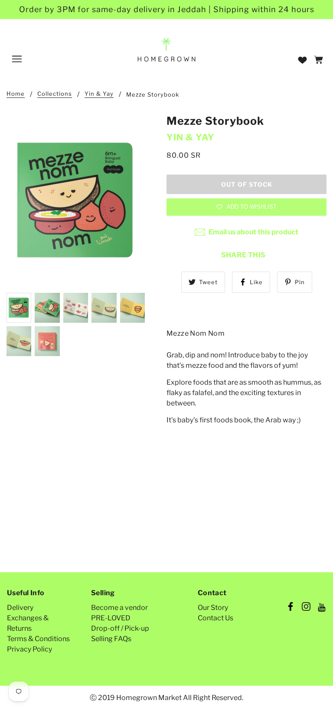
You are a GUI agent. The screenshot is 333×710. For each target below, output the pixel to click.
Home (16, 94)
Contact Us (215, 618)
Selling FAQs (111, 639)
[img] (290, 607)
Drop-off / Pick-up (120, 628)
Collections (54, 94)
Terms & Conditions (38, 639)
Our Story (213, 607)
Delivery (20, 607)
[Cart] (319, 60)
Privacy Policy (29, 649)
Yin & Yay (99, 94)
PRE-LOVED (111, 618)
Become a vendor (119, 607)
